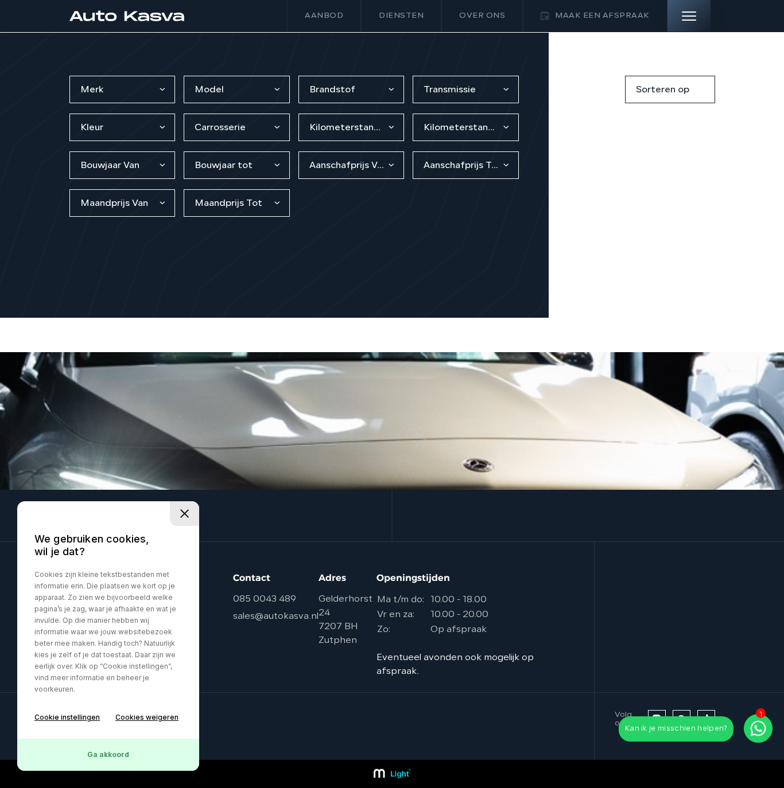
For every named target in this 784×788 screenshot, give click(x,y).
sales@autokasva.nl (276, 616)
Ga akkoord (108, 754)
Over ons (482, 15)
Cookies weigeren (146, 717)
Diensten (401, 15)
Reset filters (586, 89)
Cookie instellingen (67, 717)
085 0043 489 (264, 599)
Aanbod (324, 15)
